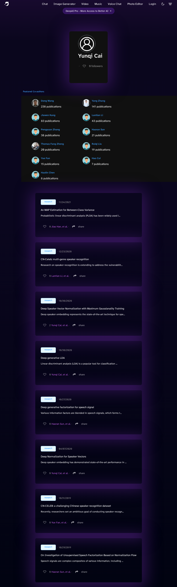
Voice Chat (114, 4)
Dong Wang (47, 100)
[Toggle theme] (163, 4)
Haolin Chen (48, 172)
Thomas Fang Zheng (52, 143)
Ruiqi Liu (97, 143)
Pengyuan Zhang (50, 129)
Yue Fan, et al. (59, 522)
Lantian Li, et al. (60, 275)
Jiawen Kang (48, 115)
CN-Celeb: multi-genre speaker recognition (65, 259)
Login (152, 4)
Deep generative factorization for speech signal (67, 407)
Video (85, 4)
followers (96, 66)
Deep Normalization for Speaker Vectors (63, 456)
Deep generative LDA (53, 358)
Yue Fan (45, 158)
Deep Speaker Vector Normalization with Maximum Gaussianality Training (82, 308)
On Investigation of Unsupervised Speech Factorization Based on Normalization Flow (88, 555)
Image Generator (65, 4)
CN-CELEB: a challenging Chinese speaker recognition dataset (76, 506)
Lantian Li (97, 115)
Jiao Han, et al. (60, 226)
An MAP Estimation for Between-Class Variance (67, 210)
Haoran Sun (98, 129)
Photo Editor (135, 4)
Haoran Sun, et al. (61, 423)
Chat (45, 4)
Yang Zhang (98, 100)
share (81, 226)
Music (98, 4)
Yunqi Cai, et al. (59, 325)
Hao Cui (96, 158)
